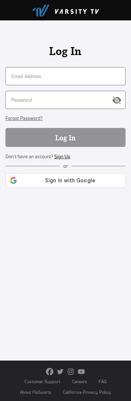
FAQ (102, 381)
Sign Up (62, 156)
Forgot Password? (24, 118)
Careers (79, 381)
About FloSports (35, 392)
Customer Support (42, 381)
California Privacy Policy (87, 392)
